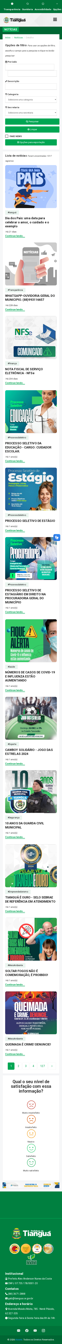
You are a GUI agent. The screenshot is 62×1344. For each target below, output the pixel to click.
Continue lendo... (15, 236)
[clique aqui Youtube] (35, 1331)
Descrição (13, 81)
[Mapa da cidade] (31, 1204)
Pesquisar (33, 121)
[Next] (52, 1066)
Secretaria (13, 107)
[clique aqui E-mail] (19, 1331)
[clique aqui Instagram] (43, 1331)
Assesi (18, 1339)
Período (12, 62)
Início (8, 37)
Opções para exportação (32, 142)
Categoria (12, 94)
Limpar (33, 129)
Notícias (18, 37)
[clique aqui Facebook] (27, 1331)
